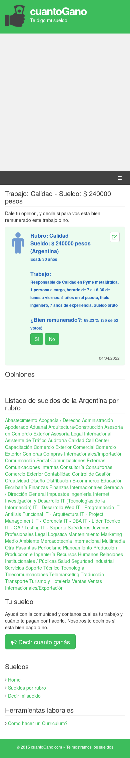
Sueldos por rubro (27, 687)
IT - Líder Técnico (101, 520)
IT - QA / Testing (22, 527)
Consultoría (72, 467)
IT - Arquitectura (61, 514)
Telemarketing (64, 574)
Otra (9, 547)
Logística (57, 534)
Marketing (111, 534)
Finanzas (38, 487)
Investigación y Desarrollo (32, 500)
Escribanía (16, 487)
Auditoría (57, 440)
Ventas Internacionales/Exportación (53, 584)
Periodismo (50, 547)
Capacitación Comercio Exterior (38, 447)
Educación (112, 480)
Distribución (58, 480)
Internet (101, 493)
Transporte (16, 581)
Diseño (37, 480)
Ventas (79, 581)
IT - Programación (95, 507)
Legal (41, 534)
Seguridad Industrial (92, 561)
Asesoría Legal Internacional (81, 433)
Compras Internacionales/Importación (83, 453)
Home (14, 679)
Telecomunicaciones (26, 574)
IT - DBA (73, 520)
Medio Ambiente (22, 540)
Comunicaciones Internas (32, 467)
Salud (64, 561)
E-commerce (85, 480)
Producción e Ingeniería (30, 554)
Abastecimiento (21, 420)
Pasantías (26, 547)
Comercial (83, 447)
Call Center (97, 440)
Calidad (76, 440)
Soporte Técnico (42, 567)
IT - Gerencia (48, 520)
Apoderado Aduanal (26, 426)
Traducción (92, 574)
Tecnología (72, 567)
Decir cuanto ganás (44, 641)
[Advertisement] (65, 102)
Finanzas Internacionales (75, 487)
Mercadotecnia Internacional (71, 540)
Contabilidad (57, 473)
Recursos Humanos (77, 554)
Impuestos (58, 493)
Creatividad (17, 480)
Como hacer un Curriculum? (38, 723)
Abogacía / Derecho (60, 420)
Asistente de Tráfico (26, 440)
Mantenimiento (84, 534)
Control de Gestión (92, 473)
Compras (32, 453)
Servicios (14, 567)
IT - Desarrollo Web (53, 507)
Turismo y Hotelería (50, 581)
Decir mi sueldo (24, 695)
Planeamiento (77, 547)
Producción (105, 547)
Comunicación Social (27, 460)
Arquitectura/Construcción (75, 426)
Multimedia (113, 540)
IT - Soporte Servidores (65, 527)
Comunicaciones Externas (77, 460)
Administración (97, 420)
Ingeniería (81, 493)
